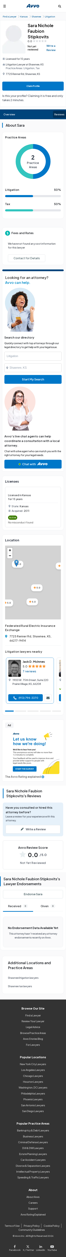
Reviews (59, 114)
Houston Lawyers (33, 1081)
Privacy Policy (32, 1225)
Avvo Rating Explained (33, 1214)
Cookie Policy (51, 1225)
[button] (16, 563)
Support (33, 1208)
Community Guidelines (31, 1229)
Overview (9, 114)
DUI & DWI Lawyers (33, 1148)
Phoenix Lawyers (33, 1099)
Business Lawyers (33, 1136)
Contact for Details (27, 258)
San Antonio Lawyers (33, 1105)
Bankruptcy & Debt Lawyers (33, 1130)
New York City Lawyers (33, 1064)
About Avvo (33, 1196)
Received (17, 906)
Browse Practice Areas (33, 1033)
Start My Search (33, 379)
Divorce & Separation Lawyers (33, 1165)
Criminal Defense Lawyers (33, 1142)
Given (47, 906)
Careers (33, 1202)
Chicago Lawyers (33, 1075)
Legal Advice (33, 1027)
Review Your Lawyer (33, 1021)
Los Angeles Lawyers (33, 1069)
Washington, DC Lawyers (33, 1087)
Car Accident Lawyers (33, 1159)
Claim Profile (33, 86)
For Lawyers (33, 1044)
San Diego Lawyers (33, 1111)
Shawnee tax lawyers (20, 986)
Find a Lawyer (33, 1015)
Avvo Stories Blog (33, 1038)
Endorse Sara (33, 894)
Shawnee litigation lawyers (23, 977)
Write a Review (51, 48)
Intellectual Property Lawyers (33, 1171)
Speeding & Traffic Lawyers (33, 1177)
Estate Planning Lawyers (33, 1154)
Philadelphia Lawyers (33, 1093)
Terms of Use (12, 1225)
